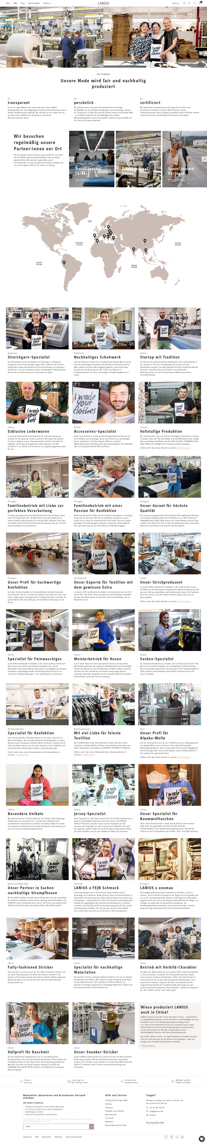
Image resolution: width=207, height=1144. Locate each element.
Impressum (27, 1137)
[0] (199, 3)
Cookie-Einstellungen (74, 1137)
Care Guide (109, 1118)
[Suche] (184, 3)
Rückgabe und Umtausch (114, 1111)
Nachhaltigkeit (34, 3)
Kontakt (152, 1115)
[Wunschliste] (194, 3)
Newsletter (109, 1122)
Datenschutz (46, 1137)
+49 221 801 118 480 (157, 1108)
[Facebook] (166, 1136)
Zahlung (108, 1104)
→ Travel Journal (184, 448)
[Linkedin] (182, 1136)
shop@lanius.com (156, 1111)
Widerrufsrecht (111, 1115)
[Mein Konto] (189, 3)
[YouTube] (176, 1136)
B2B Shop (58, 1137)
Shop (23, 3)
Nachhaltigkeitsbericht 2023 (116, 1125)
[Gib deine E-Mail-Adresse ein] (91, 1126)
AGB (36, 1137)
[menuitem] (9, 3)
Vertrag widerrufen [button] (155, 1122)
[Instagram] (171, 1136)
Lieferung (108, 1108)
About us (47, 3)
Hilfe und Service (116, 1095)
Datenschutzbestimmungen (31, 1121)
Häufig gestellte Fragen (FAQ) (116, 1100)
